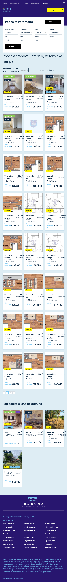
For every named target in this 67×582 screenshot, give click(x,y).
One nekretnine (29, 544)
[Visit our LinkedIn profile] (39, 504)
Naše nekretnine (15, 3)
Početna (4, 3)
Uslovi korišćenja (41, 507)
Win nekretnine (50, 534)
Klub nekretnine (50, 530)
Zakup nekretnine (9, 548)
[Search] (62, 10)
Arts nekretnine (8, 544)
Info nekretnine (8, 527)
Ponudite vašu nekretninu (31, 3)
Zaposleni (45, 3)
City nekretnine (29, 524)
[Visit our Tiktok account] (42, 504)
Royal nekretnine (30, 527)
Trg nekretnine (50, 541)
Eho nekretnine (8, 534)
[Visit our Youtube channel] (32, 504)
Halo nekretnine (29, 530)
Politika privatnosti (27, 507)
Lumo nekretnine (51, 548)
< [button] (4, 393)
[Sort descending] (33, 70)
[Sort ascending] (30, 70)
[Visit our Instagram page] (28, 504)
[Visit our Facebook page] (25, 504)
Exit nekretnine (29, 537)
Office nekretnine (9, 530)
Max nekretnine (8, 541)
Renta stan (48, 544)
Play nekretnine (50, 537)
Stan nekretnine (8, 537)
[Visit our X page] (35, 504)
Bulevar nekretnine (51, 527)
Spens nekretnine (30, 534)
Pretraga (11, 47)
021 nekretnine (50, 524)
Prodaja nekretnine (30, 548)
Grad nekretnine (8, 524)
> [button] (13, 393)
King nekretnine (29, 541)
